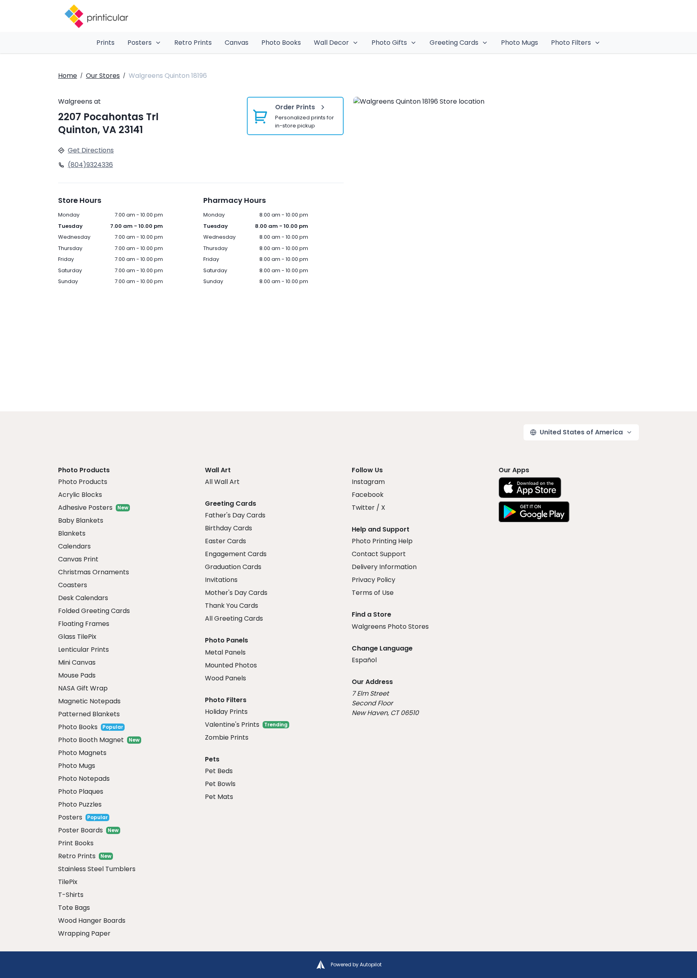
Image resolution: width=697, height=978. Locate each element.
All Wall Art (222, 481)
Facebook (368, 494)
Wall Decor (331, 42)
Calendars (74, 546)
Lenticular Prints (83, 649)
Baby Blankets (80, 520)
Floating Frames (83, 623)
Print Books (76, 843)
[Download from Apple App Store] (530, 487)
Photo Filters (571, 42)
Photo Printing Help (382, 541)
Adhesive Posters (85, 507)
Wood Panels (225, 678)
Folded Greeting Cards (94, 610)
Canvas (236, 42)
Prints (105, 42)
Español (364, 660)
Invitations (221, 579)
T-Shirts (70, 894)
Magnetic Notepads (89, 701)
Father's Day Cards (235, 515)
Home (67, 75)
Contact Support (379, 554)
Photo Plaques (80, 791)
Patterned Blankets (89, 714)
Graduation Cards (233, 566)
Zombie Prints (226, 737)
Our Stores (103, 75)
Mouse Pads (77, 675)
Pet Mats (219, 796)
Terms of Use (373, 592)
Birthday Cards (228, 528)
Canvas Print (78, 559)
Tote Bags (74, 907)
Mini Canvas (77, 662)
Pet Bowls (220, 783)
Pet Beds (219, 771)
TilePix (67, 881)
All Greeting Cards (234, 618)
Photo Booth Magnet (91, 739)
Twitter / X (368, 507)
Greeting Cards (454, 42)
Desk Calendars (83, 598)
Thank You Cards (231, 605)
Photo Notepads (84, 778)
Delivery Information (384, 566)
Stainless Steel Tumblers (97, 869)
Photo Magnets (82, 752)
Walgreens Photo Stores (390, 626)
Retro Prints (193, 42)
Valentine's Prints (232, 724)
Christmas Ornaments (93, 572)
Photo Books (281, 42)
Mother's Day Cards (236, 592)
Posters (139, 42)
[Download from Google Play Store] (534, 511)
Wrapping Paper (84, 933)
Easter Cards (225, 541)
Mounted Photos (231, 665)
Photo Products (82, 481)
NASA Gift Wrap (83, 688)
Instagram (368, 481)
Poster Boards (80, 830)
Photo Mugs (519, 42)
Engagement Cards (236, 554)
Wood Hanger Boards (91, 920)
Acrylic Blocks (80, 494)
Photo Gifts (389, 42)
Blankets (72, 533)
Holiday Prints (226, 711)
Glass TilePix (77, 636)
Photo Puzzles (80, 804)
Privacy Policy (373, 579)
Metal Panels (225, 652)
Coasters (72, 585)
